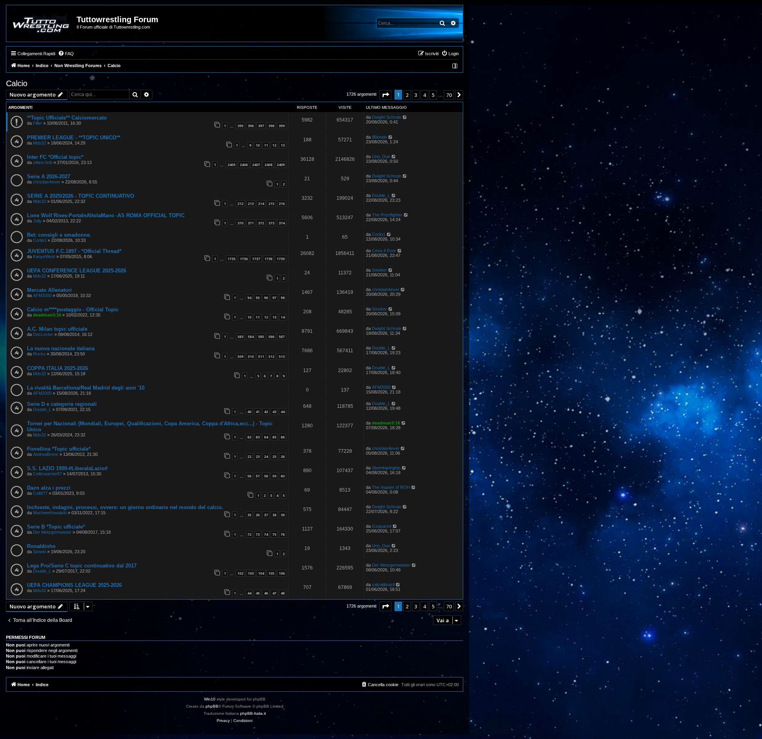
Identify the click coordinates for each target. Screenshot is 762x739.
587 (282, 336)
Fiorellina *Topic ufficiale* (58, 449)
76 (283, 534)
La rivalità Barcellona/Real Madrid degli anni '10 (85, 388)
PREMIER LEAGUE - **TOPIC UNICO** (73, 138)
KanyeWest (44, 256)
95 (258, 297)
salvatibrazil (383, 584)
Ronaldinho (41, 546)
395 (240, 125)
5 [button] (433, 94)
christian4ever (46, 181)
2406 (244, 164)
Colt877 (40, 493)
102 (240, 573)
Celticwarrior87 (47, 473)
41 (258, 411)
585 (261, 336)
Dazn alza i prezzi (49, 488)
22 (249, 456)
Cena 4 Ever (384, 250)
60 (283, 476)
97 (274, 297)
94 (249, 297)
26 (283, 456)
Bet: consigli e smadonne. (59, 235)
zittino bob (42, 162)
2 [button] (407, 94)
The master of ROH (391, 487)
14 (283, 317)
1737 (256, 258)
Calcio (16, 83)
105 (271, 573)
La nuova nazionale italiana (60, 348)
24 (266, 456)
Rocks (39, 353)
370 (240, 223)
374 (282, 223)
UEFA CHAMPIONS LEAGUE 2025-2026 (74, 585)
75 (274, 534)
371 (251, 223)
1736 (244, 258)
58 (266, 476)
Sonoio (39, 551)
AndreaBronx (45, 454)
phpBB (212, 706)
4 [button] (424, 94)
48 (283, 593)
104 (261, 573)
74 (266, 534)
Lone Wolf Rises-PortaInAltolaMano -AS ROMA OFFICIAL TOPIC (106, 215)
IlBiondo (379, 137)
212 (240, 203)
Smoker (379, 270)
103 (251, 573)
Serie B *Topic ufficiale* (56, 527)
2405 (231, 164)
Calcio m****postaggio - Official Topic (73, 310)
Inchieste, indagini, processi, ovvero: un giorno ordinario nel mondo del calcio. (125, 507)
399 (282, 125)
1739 (281, 258)
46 (266, 593)
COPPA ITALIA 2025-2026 (57, 368)
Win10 (210, 699)
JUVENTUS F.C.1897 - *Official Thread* (74, 251)
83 (258, 437)
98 (283, 297)
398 (271, 125)
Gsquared (381, 526)
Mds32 (39, 143)
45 (258, 593)
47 (274, 593)
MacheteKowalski (50, 512)
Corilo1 (39, 240)
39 (283, 514)
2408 (268, 164)
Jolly (37, 220)
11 (266, 145)
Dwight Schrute (386, 117)
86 (283, 437)
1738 (268, 258)
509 (240, 356)
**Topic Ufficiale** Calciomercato (67, 118)
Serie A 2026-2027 (48, 176)
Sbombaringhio (386, 467)
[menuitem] (66, 53)
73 (258, 534)
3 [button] (415, 94)
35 (249, 514)
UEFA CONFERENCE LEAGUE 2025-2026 (76, 271)
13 (283, 145)
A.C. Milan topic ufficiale (57, 329)
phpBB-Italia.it (253, 713)
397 (261, 125)
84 (266, 437)
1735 (231, 258)
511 (261, 356)
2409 (281, 164)
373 (271, 223)
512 (271, 356)
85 (274, 437)
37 (266, 514)
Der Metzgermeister (52, 532)
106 (282, 573)
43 (274, 411)
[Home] (41, 23)
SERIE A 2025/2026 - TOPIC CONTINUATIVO (80, 196)
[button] (385, 95)
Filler (37, 123)
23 (258, 456)
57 (258, 476)
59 (274, 476)
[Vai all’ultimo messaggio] (405, 117)
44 (283, 411)
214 (261, 203)
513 (282, 356)
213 (251, 203)
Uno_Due (381, 156)
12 (274, 145)
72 (249, 534)
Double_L (381, 195)
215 (271, 203)
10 (258, 145)
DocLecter (43, 334)
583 (240, 336)
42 (266, 411)
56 (249, 476)
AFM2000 (42, 295)
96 (266, 297)
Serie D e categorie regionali (62, 404)
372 (261, 223)
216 (282, 203)
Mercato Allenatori (49, 290)
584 (251, 336)
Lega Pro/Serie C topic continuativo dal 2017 (82, 566)
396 (251, 125)
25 (274, 456)
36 (258, 514)
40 (249, 411)
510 (251, 356)
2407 (256, 164)
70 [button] (449, 94)
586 (271, 336)
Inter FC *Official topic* (55, 157)
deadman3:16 (47, 315)
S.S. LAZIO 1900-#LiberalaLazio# (67, 468)
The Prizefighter (387, 214)
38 (274, 514)
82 (249, 437)
